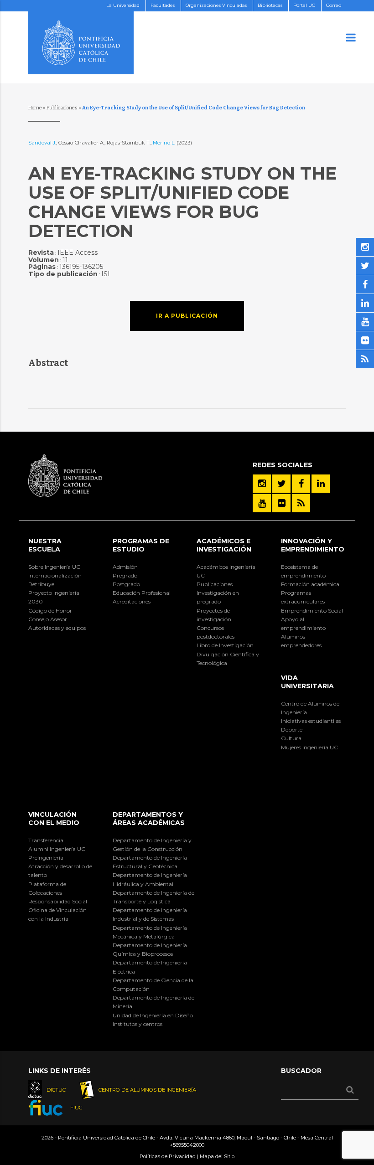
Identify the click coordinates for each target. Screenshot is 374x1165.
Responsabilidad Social (57, 901)
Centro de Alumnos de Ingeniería (310, 708)
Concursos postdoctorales (215, 632)
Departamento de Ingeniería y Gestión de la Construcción (152, 844)
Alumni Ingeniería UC (56, 848)
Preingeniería (45, 857)
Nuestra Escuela (45, 545)
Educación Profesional (142, 592)
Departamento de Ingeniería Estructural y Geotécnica (150, 862)
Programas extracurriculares (303, 597)
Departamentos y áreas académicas (149, 818)
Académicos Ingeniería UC (226, 571)
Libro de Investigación (225, 645)
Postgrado (126, 584)
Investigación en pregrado (218, 597)
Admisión (125, 566)
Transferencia (45, 840)
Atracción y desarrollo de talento (60, 870)
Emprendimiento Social (312, 610)
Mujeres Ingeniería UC (309, 747)
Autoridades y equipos (57, 627)
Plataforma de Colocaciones (47, 888)
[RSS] (301, 503)
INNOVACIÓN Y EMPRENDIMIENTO (312, 545)
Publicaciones (62, 108)
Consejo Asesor (47, 619)
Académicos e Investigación (224, 545)
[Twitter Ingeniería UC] (281, 483)
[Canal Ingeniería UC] (262, 503)
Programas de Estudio (141, 545)
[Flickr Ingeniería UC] (281, 503)
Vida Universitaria (307, 682)
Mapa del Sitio (217, 1156)
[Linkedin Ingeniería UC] (321, 483)
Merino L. (165, 142)
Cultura (291, 738)
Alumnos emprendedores (301, 641)
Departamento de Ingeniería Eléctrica (150, 966)
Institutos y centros (137, 1024)
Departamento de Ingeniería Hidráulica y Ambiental (150, 879)
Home (35, 108)
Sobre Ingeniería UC (54, 566)
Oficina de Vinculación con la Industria (57, 914)
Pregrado (125, 575)
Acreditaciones (132, 601)
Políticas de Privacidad (168, 1156)
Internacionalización (55, 575)
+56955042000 (187, 1145)
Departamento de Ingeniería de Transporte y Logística (153, 897)
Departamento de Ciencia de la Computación (153, 984)
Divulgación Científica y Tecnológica (228, 658)
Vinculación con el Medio (53, 818)
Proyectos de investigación (214, 615)
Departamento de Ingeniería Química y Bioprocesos (150, 949)
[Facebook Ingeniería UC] (301, 483)
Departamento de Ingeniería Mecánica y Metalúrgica (150, 932)
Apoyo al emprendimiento (303, 623)
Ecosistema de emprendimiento (303, 571)
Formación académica (310, 584)
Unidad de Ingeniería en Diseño (153, 1015)
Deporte (291, 729)
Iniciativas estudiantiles (311, 720)
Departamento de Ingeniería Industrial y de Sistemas (150, 914)
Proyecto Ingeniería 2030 (53, 597)
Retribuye (41, 584)
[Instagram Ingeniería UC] (262, 483)
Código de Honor (50, 610)
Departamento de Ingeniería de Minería (153, 1002)
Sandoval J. (42, 142)
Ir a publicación (187, 315)
